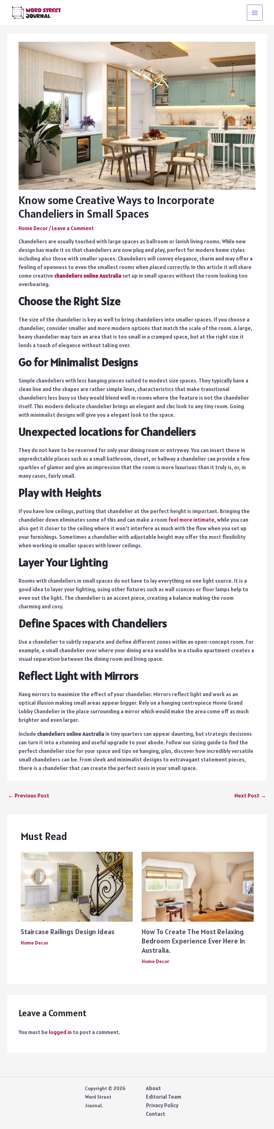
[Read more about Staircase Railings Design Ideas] (77, 886)
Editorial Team (163, 1096)
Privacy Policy (162, 1105)
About (153, 1088)
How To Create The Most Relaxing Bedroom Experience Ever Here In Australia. (193, 941)
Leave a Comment (73, 228)
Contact (155, 1113)
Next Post (250, 795)
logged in (60, 1032)
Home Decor (33, 228)
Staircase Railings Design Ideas (68, 931)
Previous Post (28, 795)
